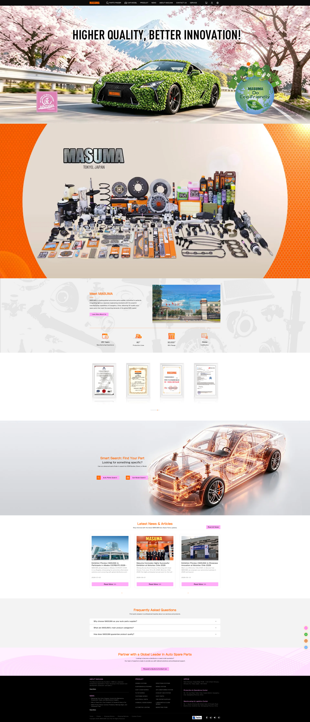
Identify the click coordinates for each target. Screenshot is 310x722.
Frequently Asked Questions (155, 609)
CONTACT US (181, 2)
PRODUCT (144, 2)
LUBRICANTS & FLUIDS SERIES (163, 703)
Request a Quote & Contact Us (155, 669)
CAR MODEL (132, 2)
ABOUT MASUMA (166, 2)
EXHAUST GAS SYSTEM (163, 693)
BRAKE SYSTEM (161, 686)
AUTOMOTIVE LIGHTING (142, 707)
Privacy (99, 716)
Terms (91, 716)
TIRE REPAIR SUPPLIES (163, 699)
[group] (155, 65)
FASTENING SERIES (141, 696)
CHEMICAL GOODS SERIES (143, 702)
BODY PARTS (160, 696)
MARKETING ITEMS (162, 707)
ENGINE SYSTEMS (141, 683)
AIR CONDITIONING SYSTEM (164, 689)
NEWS (153, 2)
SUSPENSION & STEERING (143, 686)
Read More (93, 689)
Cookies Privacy (136, 716)
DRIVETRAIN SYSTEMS (163, 683)
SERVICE (193, 2)
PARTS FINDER (115, 2)
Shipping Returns (109, 716)
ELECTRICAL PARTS (141, 699)
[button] (185, 321)
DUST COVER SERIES (142, 689)
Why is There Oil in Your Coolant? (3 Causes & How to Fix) (108, 702)
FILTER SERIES (140, 693)
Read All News (213, 527)
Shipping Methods (123, 716)
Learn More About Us (99, 314)
